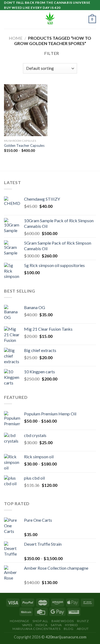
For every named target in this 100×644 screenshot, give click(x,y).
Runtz (83, 621)
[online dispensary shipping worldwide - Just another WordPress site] (50, 19)
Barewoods (62, 621)
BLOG (68, 629)
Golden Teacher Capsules (24, 145)
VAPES (27, 625)
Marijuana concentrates (36, 629)
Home (15, 37)
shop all (40, 621)
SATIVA (56, 625)
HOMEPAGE (19, 621)
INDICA (41, 625)
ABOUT (83, 629)
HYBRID (71, 625)
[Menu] (7, 19)
